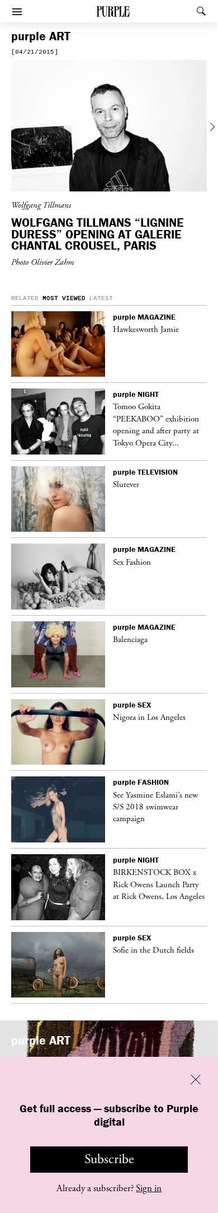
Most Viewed (64, 298)
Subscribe (109, 1159)
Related (25, 298)
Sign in (149, 1188)
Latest (101, 298)
